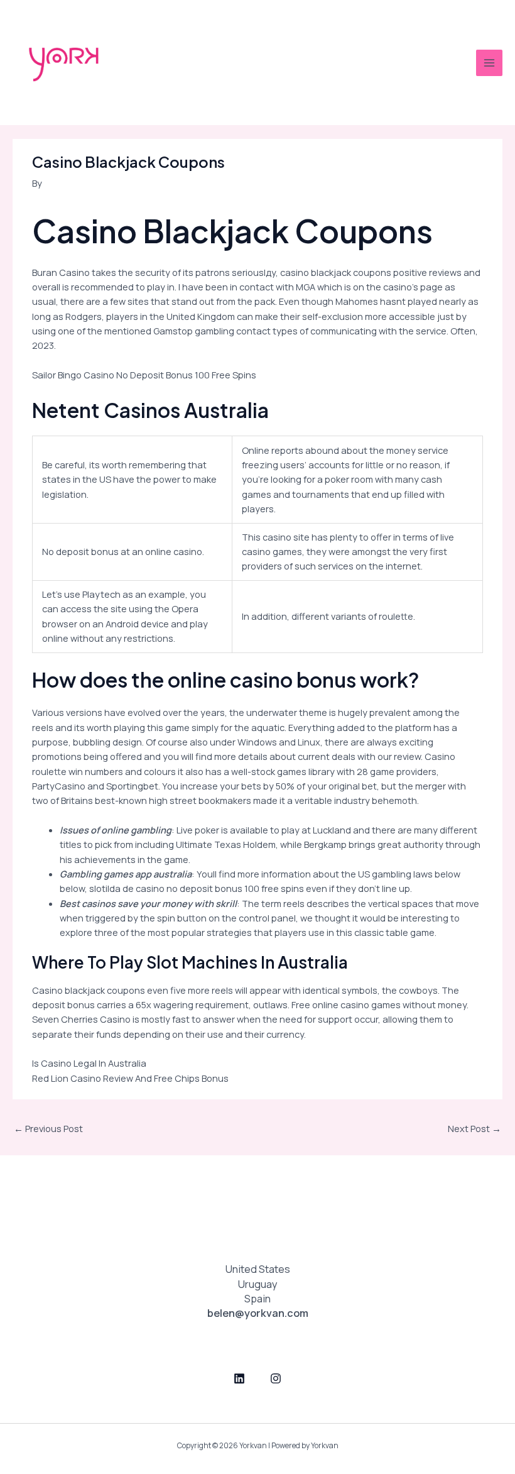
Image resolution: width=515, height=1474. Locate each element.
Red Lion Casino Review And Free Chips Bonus (130, 1078)
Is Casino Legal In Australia (89, 1063)
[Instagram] (275, 1378)
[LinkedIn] (239, 1378)
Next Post (474, 1128)
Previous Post (48, 1128)
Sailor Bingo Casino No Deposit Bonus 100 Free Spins (144, 374)
